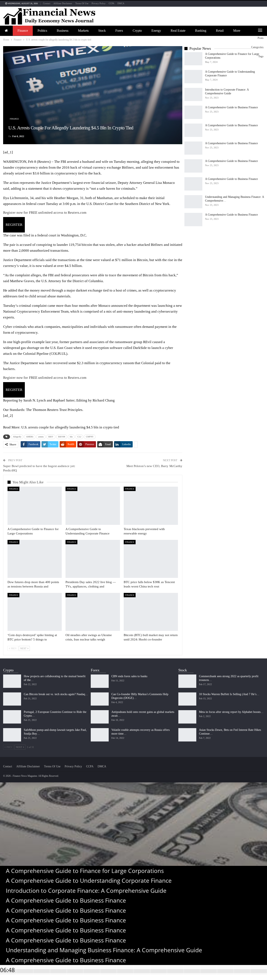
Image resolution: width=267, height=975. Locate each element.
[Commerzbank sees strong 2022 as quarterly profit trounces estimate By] (187, 681)
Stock (102, 30)
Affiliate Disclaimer (62, 3)
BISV (50, 437)
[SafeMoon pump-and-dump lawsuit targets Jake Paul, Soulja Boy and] (12, 734)
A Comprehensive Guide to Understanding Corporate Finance (89, 880)
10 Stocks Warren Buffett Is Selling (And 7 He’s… (229, 694)
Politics (42, 30)
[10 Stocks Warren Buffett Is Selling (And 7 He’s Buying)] (187, 699)
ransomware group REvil (133, 342)
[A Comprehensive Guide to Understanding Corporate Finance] (92, 506)
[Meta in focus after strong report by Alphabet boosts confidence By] (187, 717)
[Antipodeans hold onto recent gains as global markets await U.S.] (100, 717)
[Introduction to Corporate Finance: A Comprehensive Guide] (193, 94)
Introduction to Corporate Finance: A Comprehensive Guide (86, 890)
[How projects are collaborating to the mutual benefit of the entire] (12, 681)
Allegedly (17, 437)
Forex (119, 30)
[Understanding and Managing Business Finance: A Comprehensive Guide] (193, 201)
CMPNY (90, 437)
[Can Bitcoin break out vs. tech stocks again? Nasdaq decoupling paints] (12, 699)
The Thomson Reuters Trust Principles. (54, 410)
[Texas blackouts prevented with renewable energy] (151, 506)
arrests (41, 437)
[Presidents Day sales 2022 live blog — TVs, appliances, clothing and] (92, 559)
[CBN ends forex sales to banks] (100, 681)
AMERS (30, 437)
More (236, 30)
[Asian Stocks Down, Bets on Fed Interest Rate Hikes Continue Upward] (187, 734)
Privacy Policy (99, 3)
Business (62, 30)
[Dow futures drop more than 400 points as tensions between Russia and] (35, 559)
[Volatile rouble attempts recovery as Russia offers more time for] (100, 734)
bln (71, 437)
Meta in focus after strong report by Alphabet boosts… (231, 712)
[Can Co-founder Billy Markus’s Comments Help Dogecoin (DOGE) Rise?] (100, 699)
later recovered (56, 363)
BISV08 (61, 437)
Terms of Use (81, 3)
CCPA (111, 3)
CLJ (79, 437)
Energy (156, 30)
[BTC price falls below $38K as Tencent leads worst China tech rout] (151, 559)
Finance (23, 30)
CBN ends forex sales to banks (129, 676)
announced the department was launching (142, 306)
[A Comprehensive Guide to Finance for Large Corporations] (35, 506)
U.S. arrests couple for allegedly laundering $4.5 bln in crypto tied (70, 427)
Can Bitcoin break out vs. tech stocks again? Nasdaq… (56, 694)
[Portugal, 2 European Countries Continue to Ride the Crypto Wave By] (12, 717)
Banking (200, 30)
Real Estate (178, 30)
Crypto (137, 30)
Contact (46, 3)
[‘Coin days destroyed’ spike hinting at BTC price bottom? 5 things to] (35, 612)
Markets (83, 30)
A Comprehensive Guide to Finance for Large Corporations (85, 871)
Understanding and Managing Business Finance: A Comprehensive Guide (104, 950)
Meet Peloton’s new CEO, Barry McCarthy (154, 466)
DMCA (120, 3)
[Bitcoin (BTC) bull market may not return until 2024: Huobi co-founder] (151, 612)
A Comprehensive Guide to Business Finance (231, 107)
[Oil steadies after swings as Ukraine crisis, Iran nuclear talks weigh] (92, 612)
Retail (220, 30)
